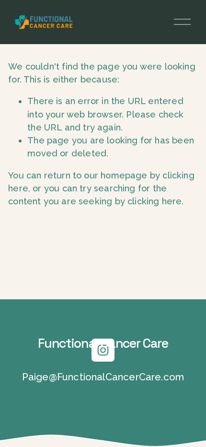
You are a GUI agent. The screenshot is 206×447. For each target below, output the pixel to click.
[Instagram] (103, 350)
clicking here (154, 201)
